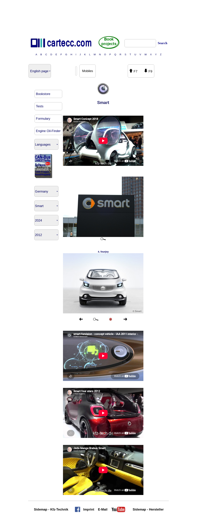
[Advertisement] (98, 18)
